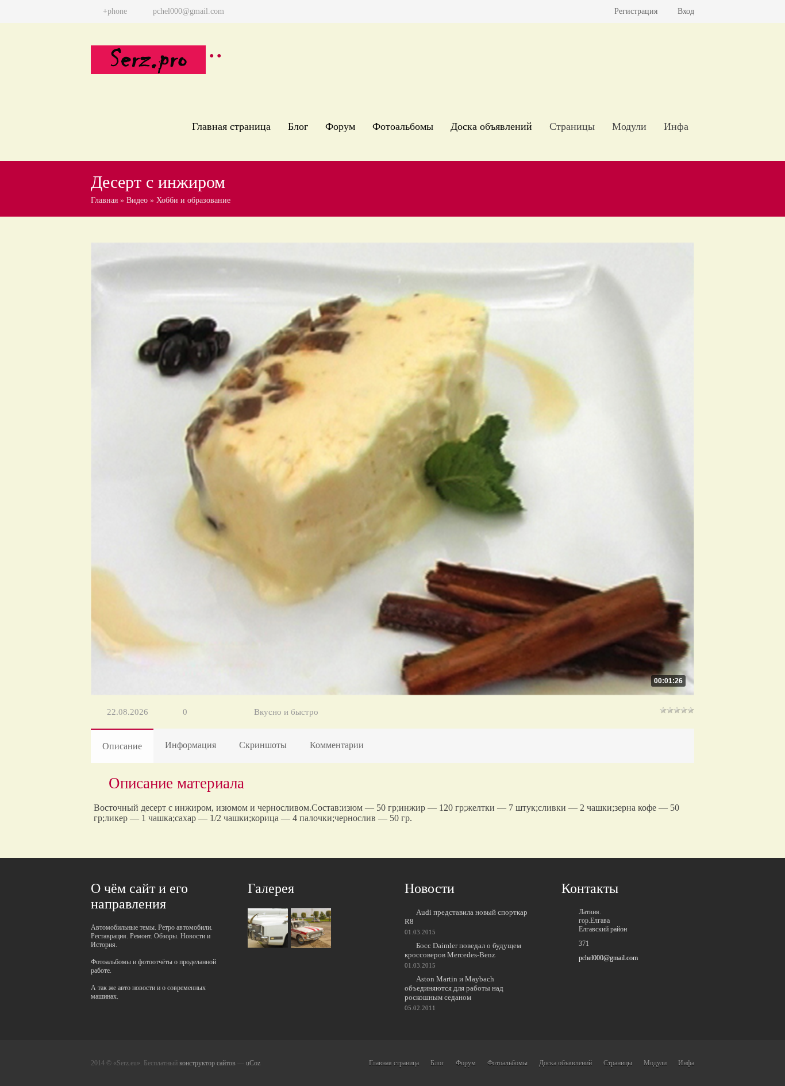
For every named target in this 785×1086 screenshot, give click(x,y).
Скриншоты (263, 745)
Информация (190, 745)
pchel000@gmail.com (608, 958)
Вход (686, 11)
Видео (137, 200)
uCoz (253, 1063)
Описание (122, 746)
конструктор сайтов (207, 1063)
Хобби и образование (193, 200)
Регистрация (635, 11)
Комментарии (337, 745)
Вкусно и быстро (286, 712)
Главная (104, 200)
